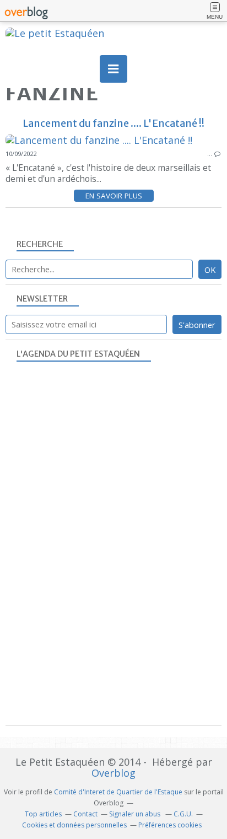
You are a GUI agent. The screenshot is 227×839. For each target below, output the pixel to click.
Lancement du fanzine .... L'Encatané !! (113, 123)
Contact (85, 814)
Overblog (113, 772)
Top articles (43, 814)
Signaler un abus (135, 814)
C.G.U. (183, 814)
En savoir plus (113, 196)
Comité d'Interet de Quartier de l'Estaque (118, 792)
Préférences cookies (170, 825)
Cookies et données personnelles (74, 825)
